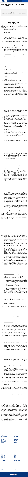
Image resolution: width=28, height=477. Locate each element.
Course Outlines (16, 443)
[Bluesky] (15, 474)
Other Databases (3, 460)
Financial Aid (15, 442)
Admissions (15, 441)
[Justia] (5, 1)
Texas (15, 457)
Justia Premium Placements (17, 463)
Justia (1, 2)
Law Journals (15, 444)
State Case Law (16, 453)
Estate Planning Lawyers (4, 434)
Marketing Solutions (17, 460)
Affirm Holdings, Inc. (11, 2)
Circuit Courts (3, 455)
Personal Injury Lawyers (4, 436)
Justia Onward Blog (16, 467)
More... (2, 437)
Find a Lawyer (3, 428)
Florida (15, 455)
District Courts (3, 456)
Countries (2, 468)
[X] (16, 474)
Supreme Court (3, 454)
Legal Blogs (2, 462)
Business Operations (3, 441)
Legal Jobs (2, 461)
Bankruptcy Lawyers (3, 429)
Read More (3, 14)
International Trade (3, 444)
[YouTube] (11, 474)
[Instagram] (13, 474)
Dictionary (15, 440)
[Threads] (14, 474)
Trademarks (2, 467)
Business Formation (3, 440)
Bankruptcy (15, 429)
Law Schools (16, 439)
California (15, 454)
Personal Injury (16, 436)
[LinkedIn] (10, 474)
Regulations (2, 453)
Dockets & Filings (3, 457)
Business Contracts (6, 2)
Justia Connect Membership (17, 461)
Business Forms (3, 463)
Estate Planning (16, 434)
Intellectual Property (3, 443)
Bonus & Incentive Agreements (17, 7)
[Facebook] (12, 474)
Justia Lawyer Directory (17, 462)
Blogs (14, 445)
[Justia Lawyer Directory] (17, 474)
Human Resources (9, 7)
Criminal (15, 430)
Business (2, 439)
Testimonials (15, 468)
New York (15, 456)
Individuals (15, 428)
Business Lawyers (3, 430)
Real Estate (2, 445)
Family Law (15, 435)
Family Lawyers (3, 435)
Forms (3, 2)
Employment (2, 442)
